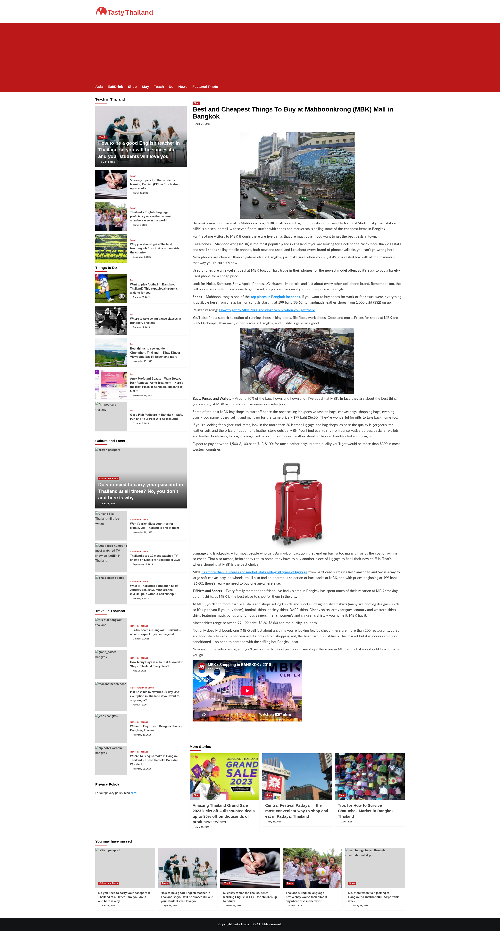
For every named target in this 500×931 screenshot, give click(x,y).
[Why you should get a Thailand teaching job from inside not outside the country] (111, 248)
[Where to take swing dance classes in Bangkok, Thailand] (111, 320)
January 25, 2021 (141, 297)
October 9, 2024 (141, 639)
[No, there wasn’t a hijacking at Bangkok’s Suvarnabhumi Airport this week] (375, 868)
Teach (159, 87)
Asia (99, 87)
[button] (402, 86)
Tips (132, 688)
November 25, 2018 (142, 361)
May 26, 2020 (274, 821)
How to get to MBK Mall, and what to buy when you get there (267, 310)
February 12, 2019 (142, 769)
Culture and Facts (108, 478)
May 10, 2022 (139, 671)
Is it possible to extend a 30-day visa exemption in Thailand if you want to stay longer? (154, 696)
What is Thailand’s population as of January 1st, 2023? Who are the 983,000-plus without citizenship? (154, 590)
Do (171, 87)
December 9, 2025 (142, 257)
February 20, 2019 (142, 735)
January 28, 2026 (359, 905)
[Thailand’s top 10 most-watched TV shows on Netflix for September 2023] (111, 558)
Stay (145, 87)
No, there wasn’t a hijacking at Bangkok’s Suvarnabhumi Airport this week (373, 897)
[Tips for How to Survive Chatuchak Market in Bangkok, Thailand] (370, 776)
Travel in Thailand (139, 626)
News (183, 87)
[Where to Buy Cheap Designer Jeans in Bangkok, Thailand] (111, 728)
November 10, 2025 (142, 532)
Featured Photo (205, 87)
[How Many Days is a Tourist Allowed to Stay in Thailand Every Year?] (111, 664)
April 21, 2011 (203, 124)
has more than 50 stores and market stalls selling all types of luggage (254, 572)
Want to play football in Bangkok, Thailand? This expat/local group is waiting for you (154, 288)
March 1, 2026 (140, 225)
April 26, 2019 (139, 705)
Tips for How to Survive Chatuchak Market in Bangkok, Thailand (366, 811)
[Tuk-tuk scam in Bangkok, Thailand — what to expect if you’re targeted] (111, 632)
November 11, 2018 (142, 395)
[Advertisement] (250, 52)
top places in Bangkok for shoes (275, 297)
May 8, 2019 (346, 821)
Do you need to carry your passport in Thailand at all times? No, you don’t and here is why (140, 491)
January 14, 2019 (141, 327)
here (133, 793)
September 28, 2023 (143, 564)
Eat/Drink (115, 87)
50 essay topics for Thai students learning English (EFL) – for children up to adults (154, 184)
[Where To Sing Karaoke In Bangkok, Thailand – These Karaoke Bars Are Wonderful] (111, 760)
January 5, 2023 (141, 598)
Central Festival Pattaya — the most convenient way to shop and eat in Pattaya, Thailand (296, 811)
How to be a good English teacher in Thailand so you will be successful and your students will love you (139, 149)
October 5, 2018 (141, 423)
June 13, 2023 (202, 827)
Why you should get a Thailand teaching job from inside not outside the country (154, 248)
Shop (132, 87)
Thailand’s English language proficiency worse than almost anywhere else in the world (150, 216)
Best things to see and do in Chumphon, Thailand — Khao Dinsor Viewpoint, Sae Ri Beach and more (155, 352)
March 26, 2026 (140, 193)
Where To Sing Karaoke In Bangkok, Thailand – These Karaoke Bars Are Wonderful (154, 760)
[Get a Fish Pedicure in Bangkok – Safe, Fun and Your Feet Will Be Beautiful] (111, 416)
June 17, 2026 (108, 503)
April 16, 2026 (108, 162)
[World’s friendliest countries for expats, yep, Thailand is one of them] (111, 525)
